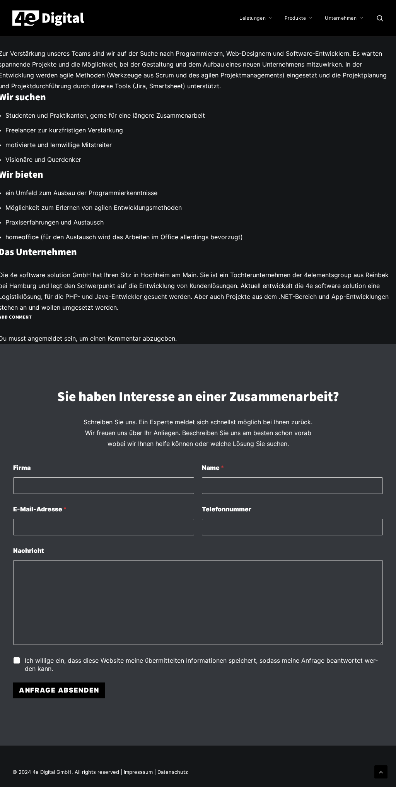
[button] (380, 18)
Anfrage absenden (59, 690)
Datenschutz (172, 772)
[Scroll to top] (380, 771)
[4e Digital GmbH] (48, 18)
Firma (22, 468)
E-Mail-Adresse (40, 509)
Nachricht (28, 550)
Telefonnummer (226, 509)
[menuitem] (255, 18)
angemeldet (45, 338)
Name (213, 468)
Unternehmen (341, 18)
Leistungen (252, 18)
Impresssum (139, 772)
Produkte (295, 18)
